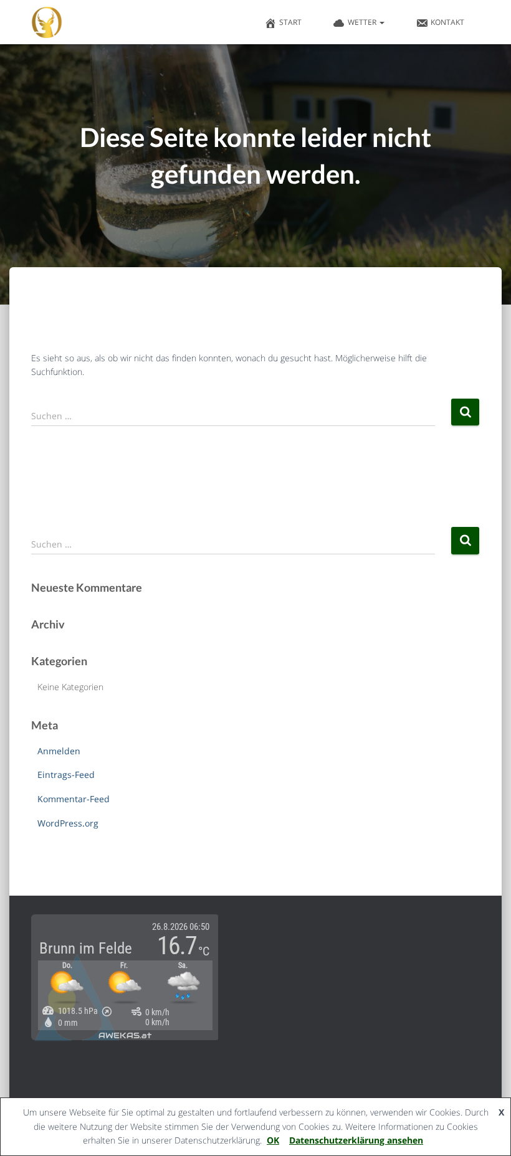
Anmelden (58, 751)
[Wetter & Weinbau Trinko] (47, 22)
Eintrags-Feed (66, 774)
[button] (381, 22)
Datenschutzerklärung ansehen (356, 1140)
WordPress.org (67, 823)
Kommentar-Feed (73, 799)
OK (273, 1140)
